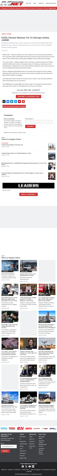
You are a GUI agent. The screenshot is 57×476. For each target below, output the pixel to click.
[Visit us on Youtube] (29, 466)
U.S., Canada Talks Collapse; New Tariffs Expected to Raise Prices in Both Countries (47, 299)
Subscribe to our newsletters (28, 96)
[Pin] (19, 101)
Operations (5, 402)
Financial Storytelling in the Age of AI (12, 145)
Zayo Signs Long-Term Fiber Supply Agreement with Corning (9, 326)
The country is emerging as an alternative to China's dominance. (9, 358)
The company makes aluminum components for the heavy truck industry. (47, 410)
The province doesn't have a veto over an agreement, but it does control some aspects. (28, 358)
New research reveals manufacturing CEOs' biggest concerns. (9, 304)
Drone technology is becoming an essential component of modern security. (47, 358)
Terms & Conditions (36, 469)
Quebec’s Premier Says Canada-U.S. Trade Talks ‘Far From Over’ (28, 353)
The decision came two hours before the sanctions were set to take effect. (28, 385)
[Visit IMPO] (28, 428)
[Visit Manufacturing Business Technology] (53, 428)
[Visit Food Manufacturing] (12, 428)
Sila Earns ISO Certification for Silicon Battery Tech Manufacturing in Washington (47, 326)
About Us (3, 469)
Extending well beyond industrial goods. (26, 278)
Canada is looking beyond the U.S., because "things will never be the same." (28, 304)
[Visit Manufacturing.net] (44, 428)
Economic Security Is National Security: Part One (9, 406)
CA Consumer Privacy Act (49, 469)
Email (2, 443)
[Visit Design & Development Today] (4, 428)
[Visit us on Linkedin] (33, 466)
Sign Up (5, 451)
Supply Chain (6, 34)
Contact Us (10, 469)
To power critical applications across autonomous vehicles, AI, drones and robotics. (46, 331)
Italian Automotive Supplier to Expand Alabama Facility (46, 406)
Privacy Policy (25, 469)
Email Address (29, 118)
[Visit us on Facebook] (23, 466)
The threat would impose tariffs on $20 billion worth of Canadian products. (47, 383)
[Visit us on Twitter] (26, 466)
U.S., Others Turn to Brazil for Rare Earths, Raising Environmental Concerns (9, 353)
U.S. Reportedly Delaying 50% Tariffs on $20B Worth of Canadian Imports (28, 380)
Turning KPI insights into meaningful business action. (8, 276)
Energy (4, 348)
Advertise (17, 469)
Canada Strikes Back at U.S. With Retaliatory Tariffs (16, 153)
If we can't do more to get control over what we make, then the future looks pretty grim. (8, 410)
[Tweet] (15, 101)
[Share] (7, 101)
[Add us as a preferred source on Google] (23, 101)
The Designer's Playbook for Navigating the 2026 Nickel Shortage (28, 407)
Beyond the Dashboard (8, 274)
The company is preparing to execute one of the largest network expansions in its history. (9, 331)
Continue (30, 126)
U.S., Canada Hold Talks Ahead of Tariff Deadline (46, 379)
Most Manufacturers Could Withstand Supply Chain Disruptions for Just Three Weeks (24, 163)
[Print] (4, 101)
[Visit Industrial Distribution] (36, 428)
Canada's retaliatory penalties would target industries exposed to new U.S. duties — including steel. (46, 304)
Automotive (42, 322)
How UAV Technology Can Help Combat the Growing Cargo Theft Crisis (46, 353)
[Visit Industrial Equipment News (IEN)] (20, 428)
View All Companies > (28, 194)
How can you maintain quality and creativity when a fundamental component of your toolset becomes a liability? (28, 412)
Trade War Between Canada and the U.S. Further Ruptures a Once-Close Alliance (22, 173)
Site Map (29, 471)
